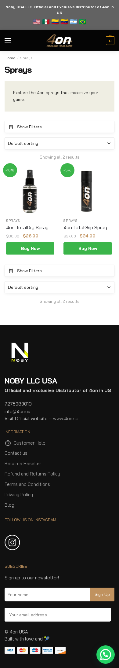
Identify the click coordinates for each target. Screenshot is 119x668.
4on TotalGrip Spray (85, 227)
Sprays (13, 220)
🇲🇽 (46, 21)
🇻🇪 (64, 21)
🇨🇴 (54, 21)
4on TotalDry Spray (27, 227)
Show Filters (29, 127)
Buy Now (30, 248)
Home (10, 58)
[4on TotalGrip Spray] (87, 190)
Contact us (16, 453)
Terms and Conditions (27, 484)
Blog (9, 505)
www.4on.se (65, 418)
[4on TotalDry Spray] (30, 190)
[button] (105, 654)
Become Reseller (23, 463)
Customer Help (29, 443)
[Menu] (14, 40)
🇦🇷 (73, 21)
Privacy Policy (19, 494)
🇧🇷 (82, 21)
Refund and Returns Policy (32, 474)
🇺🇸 (37, 21)
